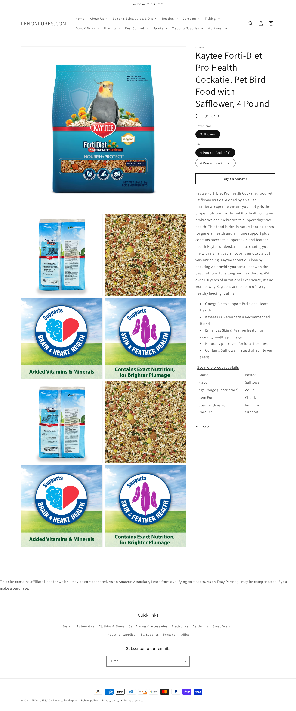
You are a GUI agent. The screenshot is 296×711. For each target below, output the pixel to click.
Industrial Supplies (121, 634)
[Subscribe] (184, 661)
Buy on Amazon (235, 179)
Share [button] (205, 427)
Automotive (85, 626)
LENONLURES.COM (41, 700)
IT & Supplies (149, 634)
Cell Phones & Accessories (148, 626)
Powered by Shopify (65, 700)
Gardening (200, 626)
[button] (98, 18)
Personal (170, 634)
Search (67, 626)
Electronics (180, 626)
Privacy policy (110, 700)
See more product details (218, 367)
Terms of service (133, 700)
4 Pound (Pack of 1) (215, 153)
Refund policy (89, 700)
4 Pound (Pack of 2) (215, 163)
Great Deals (221, 626)
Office (185, 634)
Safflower (207, 134)
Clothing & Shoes (111, 626)
